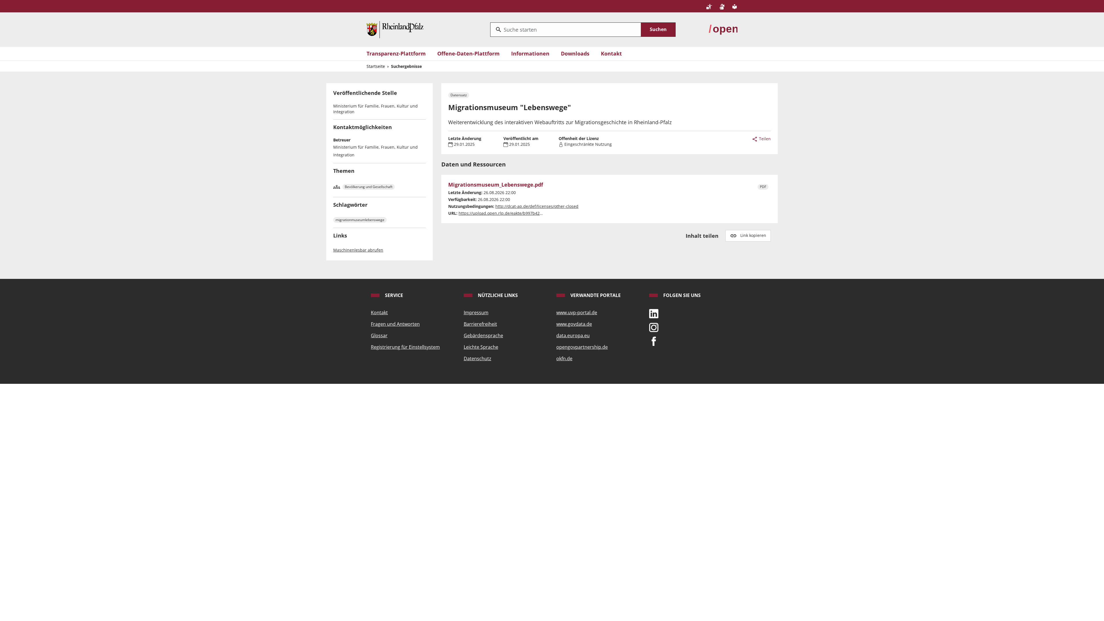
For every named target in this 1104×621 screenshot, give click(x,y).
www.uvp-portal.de (576, 312)
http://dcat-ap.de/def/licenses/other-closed (536, 206)
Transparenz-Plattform (396, 53)
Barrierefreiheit (480, 324)
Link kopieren (753, 235)
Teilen (764, 138)
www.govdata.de (574, 324)
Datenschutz (477, 358)
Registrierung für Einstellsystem (405, 347)
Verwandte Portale (595, 295)
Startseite (376, 66)
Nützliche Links (497, 295)
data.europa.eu (573, 335)
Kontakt (611, 53)
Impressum (476, 312)
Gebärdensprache (483, 335)
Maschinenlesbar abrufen (358, 250)
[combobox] (565, 30)
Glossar (379, 335)
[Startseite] (395, 29)
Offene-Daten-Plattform (468, 53)
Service (393, 295)
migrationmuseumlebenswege (360, 219)
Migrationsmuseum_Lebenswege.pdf (495, 185)
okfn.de (564, 358)
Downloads (575, 53)
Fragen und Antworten (395, 324)
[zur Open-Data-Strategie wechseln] (723, 29)
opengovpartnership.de (582, 347)
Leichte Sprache (481, 347)
